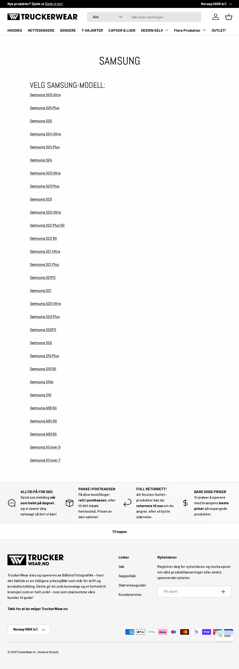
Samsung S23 (41, 199)
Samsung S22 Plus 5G (47, 225)
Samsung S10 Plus (44, 355)
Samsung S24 (41, 160)
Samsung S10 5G (43, 368)
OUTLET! (219, 30)
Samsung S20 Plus (45, 316)
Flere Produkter (187, 30)
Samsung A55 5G (43, 407)
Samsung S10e (41, 381)
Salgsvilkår (127, 575)
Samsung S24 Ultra (45, 133)
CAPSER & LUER (122, 30)
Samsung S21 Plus (44, 264)
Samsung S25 (41, 120)
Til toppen (119, 532)
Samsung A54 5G (43, 421)
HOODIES (14, 30)
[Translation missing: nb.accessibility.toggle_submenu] (166, 30)
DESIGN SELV (152, 30)
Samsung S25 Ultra (45, 94)
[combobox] (144, 17)
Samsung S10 (40, 394)
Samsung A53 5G (43, 434)
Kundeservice (130, 594)
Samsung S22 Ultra (45, 212)
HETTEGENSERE (41, 30)
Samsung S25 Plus (45, 107)
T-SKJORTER (92, 30)
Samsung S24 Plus (45, 146)
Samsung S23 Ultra (45, 173)
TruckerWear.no (26, 652)
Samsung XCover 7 (45, 460)
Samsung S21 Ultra (45, 251)
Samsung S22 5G (43, 238)
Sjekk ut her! (54, 4)
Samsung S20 (41, 342)
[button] (229, 17)
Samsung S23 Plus (45, 186)
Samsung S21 (40, 290)
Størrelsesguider (132, 585)
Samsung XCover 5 (45, 447)
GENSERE (68, 30)
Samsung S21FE (43, 277)
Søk (121, 566)
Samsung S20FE (43, 329)
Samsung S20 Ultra (45, 303)
